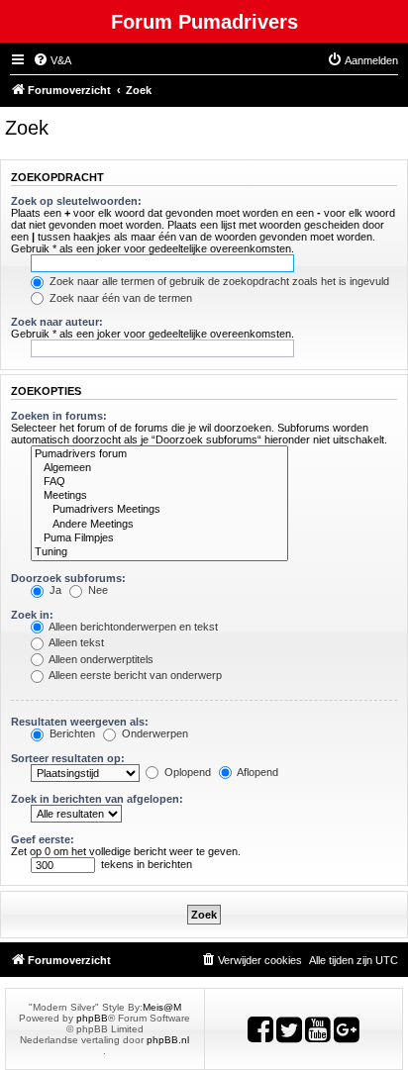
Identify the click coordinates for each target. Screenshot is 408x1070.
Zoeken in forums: (59, 416)
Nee (96, 590)
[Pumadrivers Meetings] (159, 510)
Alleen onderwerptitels (100, 659)
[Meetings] (159, 496)
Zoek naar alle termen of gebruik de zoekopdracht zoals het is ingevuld (218, 281)
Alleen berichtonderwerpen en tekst (132, 626)
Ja (54, 590)
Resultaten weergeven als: (80, 722)
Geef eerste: (42, 839)
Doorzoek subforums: (68, 578)
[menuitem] (52, 60)
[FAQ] (159, 482)
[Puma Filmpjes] (159, 538)
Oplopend (186, 772)
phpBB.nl (168, 1039)
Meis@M (162, 1007)
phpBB (92, 1018)
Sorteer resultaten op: (68, 758)
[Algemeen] (159, 468)
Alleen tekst (75, 642)
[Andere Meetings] (159, 525)
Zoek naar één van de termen (119, 298)
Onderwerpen (153, 733)
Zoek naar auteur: (57, 322)
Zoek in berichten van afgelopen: (97, 799)
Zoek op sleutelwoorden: (76, 201)
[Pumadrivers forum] (159, 454)
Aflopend (256, 772)
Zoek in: (32, 615)
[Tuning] (159, 552)
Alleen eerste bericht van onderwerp (134, 675)
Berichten (71, 733)
